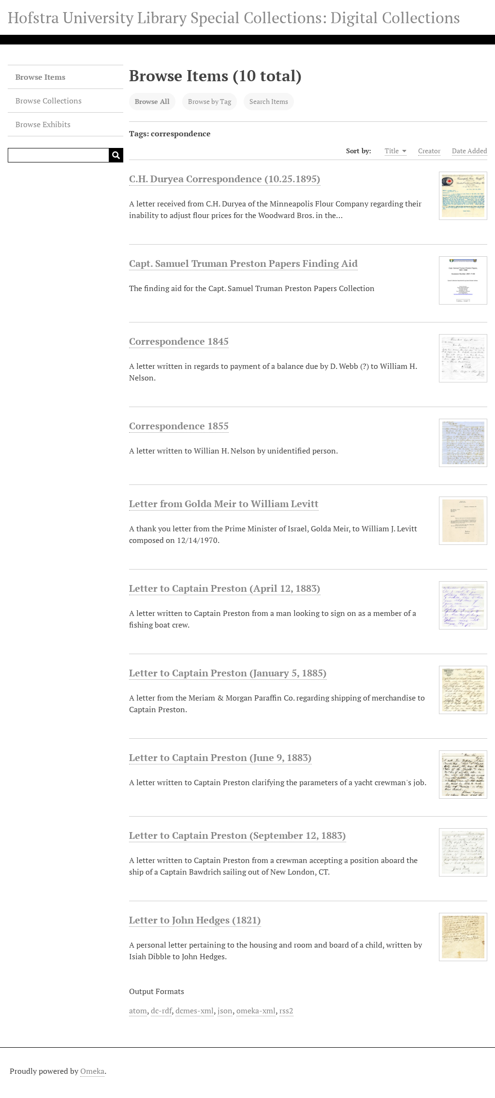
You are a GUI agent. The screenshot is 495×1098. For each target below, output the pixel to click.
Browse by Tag (209, 101)
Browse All (152, 101)
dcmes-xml (194, 1010)
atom (138, 1010)
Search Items (268, 101)
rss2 (286, 1010)
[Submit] (116, 155)
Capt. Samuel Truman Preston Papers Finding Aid (243, 263)
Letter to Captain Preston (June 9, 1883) (220, 757)
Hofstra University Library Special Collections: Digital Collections (234, 17)
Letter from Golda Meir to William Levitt (224, 503)
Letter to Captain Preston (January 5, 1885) (228, 672)
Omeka (92, 1071)
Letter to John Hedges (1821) (195, 919)
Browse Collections (48, 100)
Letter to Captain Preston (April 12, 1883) (224, 588)
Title (392, 150)
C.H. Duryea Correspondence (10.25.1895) (224, 178)
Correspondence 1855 (179, 425)
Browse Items (40, 77)
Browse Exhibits (43, 124)
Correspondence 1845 (179, 341)
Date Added (469, 150)
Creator (429, 150)
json (225, 1010)
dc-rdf (161, 1010)
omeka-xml (256, 1010)
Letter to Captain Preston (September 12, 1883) (237, 835)
